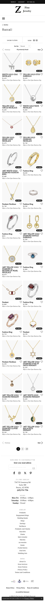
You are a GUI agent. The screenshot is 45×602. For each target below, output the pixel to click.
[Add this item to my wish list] (20, 74)
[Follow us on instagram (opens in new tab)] (19, 473)
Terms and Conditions (22, 572)
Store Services (22, 564)
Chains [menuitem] (22, 534)
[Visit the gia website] (26, 581)
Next (39, 50)
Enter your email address (22, 463)
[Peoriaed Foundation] (19, 581)
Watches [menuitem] (22, 540)
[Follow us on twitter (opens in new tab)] (25, 473)
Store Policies (22, 567)
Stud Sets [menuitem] (22, 551)
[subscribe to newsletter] (34, 468)
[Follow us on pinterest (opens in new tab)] (31, 473)
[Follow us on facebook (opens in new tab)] (14, 473)
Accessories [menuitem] (22, 542)
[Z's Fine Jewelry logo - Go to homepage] (23, 9)
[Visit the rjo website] (32, 581)
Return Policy (10, 588)
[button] (13, 2)
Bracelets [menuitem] (22, 532)
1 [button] (19, 449)
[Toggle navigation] (3, 18)
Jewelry (6, 25)
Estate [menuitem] (22, 545)
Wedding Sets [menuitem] (22, 553)
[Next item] (19, 126)
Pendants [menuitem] (22, 513)
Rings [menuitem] (22, 521)
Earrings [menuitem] (22, 523)
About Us (22, 561)
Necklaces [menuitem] (22, 526)
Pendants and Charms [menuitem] (22, 529)
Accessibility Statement (22, 592)
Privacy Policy (22, 570)
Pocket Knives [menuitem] (22, 548)
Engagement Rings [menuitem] (22, 515)
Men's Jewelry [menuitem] (22, 537)
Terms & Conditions (33, 588)
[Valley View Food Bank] (13, 581)
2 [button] (22, 449)
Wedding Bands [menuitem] (22, 518)
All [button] (27, 449)
